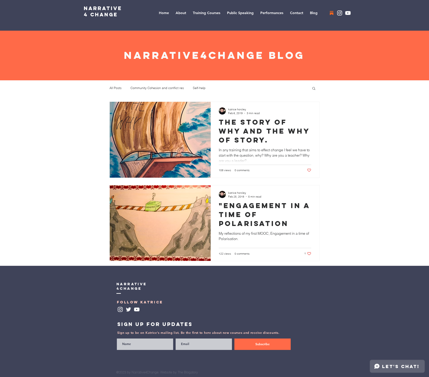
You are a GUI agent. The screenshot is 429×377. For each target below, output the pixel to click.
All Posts (115, 88)
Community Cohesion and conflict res (157, 88)
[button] (314, 88)
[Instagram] (339, 13)
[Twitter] (128, 309)
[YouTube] (348, 13)
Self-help (199, 88)
